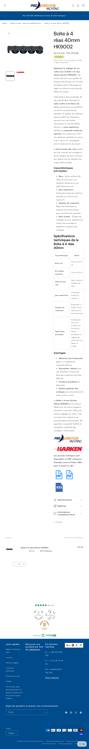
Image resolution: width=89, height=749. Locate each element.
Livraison (9, 657)
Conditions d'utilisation (10, 669)
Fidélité (8, 681)
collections (34, 649)
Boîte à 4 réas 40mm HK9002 (57, 23)
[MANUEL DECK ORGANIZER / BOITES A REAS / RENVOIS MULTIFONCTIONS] (59, 479)
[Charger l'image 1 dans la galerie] (10, 76)
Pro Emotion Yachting (29, 741)
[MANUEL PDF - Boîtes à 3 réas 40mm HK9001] (69, 479)
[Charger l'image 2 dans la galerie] (20, 72)
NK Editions (40, 741)
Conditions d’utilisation (49, 744)
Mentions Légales (12, 663)
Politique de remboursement (55, 741)
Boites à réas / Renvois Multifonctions (26, 23)
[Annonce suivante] (84, 15)
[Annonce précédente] (4, 15)
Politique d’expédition (65, 744)
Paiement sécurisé (12, 676)
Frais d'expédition (70, 60)
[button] (4, 5)
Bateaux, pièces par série (13, 650)
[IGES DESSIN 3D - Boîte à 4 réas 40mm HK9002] (59, 492)
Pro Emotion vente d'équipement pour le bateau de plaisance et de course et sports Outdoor (14, 693)
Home (4, 23)
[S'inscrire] (44, 712)
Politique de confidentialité (74, 741)
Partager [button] (59, 522)
